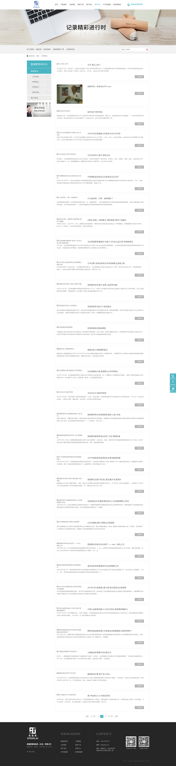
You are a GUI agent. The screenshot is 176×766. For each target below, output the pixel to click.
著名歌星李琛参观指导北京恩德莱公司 (103, 566)
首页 (56, 4)
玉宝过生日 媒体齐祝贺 (96, 393)
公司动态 (35, 77)
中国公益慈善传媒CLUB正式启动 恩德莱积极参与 (107, 609)
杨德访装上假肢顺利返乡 (97, 350)
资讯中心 (98, 4)
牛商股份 (136, 761)
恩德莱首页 (64, 741)
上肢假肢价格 (70, 49)
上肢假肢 (72, 4)
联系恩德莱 (117, 4)
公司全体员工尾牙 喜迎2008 (98, 155)
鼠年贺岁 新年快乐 (95, 112)
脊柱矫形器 (47, 49)
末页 (116, 716)
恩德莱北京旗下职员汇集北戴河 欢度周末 (104, 480)
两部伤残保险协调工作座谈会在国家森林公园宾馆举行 (109, 631)
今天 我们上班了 (94, 65)
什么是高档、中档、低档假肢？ (100, 198)
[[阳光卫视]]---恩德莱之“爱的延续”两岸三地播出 (106, 220)
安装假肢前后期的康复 (96, 328)
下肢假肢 (63, 4)
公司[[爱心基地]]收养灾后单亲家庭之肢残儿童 (106, 263)
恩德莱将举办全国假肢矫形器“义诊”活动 (103, 415)
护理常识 (35, 87)
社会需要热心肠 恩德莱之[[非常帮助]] (102, 371)
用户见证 (89, 4)
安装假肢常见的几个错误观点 (99, 307)
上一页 (93, 716)
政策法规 (35, 92)
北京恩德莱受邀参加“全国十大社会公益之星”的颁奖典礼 (110, 242)
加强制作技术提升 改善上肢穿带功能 (102, 285)
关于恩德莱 (107, 4)
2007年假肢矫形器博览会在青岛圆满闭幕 (103, 458)
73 (98, 716)
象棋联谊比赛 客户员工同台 (98, 674)
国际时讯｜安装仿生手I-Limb (99, 86)
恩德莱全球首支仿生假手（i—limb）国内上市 (105, 544)
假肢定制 (39, 49)
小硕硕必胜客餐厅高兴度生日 (99, 652)
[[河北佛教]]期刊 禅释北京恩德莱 (100, 523)
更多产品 (81, 4)
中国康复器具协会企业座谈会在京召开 (103, 177)
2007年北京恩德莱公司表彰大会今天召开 (103, 134)
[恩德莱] (40, 733)
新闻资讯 (44, 56)
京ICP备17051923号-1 (46, 747)
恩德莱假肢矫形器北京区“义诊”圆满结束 (103, 436)
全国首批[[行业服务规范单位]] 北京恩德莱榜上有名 (108, 501)
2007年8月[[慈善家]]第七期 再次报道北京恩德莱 (106, 588)
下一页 (110, 716)
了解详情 (139, 76)
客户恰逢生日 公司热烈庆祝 (98, 696)
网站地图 (32, 751)
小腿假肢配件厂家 (58, 49)
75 (105, 716)
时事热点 (35, 82)
